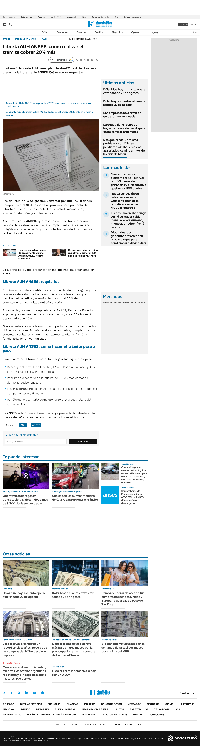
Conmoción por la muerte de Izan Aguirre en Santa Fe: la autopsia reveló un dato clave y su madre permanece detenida (134, 475)
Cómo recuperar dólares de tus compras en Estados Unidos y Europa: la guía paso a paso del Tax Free (122, 598)
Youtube (34, 693)
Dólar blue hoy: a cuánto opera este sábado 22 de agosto (124, 91)
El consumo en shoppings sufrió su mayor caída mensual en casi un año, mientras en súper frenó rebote (128, 220)
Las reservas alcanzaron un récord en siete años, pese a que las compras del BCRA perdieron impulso (25, 649)
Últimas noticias (31, 704)
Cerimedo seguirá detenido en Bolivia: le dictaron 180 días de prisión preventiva (83, 253)
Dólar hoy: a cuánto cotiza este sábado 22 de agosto (124, 103)
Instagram (19, 692)
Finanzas (81, 32)
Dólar (84, 17)
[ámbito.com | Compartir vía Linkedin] (88, 59)
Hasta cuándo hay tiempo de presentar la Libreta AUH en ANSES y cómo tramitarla (32, 254)
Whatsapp (42, 692)
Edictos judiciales (115, 714)
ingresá (193, 24)
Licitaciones (156, 714)
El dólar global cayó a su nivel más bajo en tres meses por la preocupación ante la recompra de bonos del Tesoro (73, 649)
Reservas (41, 17)
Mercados (134, 704)
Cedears (142, 302)
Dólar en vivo (26, 17)
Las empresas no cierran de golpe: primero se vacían (122, 114)
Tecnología (162, 709)
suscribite (183, 24)
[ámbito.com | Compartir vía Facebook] (81, 59)
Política (99, 32)
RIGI (116, 17)
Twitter (4, 693)
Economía (62, 32)
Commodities (129, 302)
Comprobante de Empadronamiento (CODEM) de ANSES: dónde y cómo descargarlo (132, 497)
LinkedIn (26, 692)
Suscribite (83, 441)
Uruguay (153, 32)
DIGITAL (67, 724)
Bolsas (117, 302)
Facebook (11, 692)
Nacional (9, 709)
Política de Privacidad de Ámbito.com (51, 714)
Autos (120, 709)
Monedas (107, 302)
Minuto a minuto (13, 663)
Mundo (25, 709)
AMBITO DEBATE (128, 724)
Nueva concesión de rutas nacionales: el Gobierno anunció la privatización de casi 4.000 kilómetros (125, 201)
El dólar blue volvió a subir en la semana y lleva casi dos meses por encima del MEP (123, 647)
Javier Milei (56, 17)
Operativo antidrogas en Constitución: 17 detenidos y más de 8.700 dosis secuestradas (25, 499)
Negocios (117, 32)
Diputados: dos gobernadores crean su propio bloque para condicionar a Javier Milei (128, 237)
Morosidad (71, 17)
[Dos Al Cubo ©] (182, 738)
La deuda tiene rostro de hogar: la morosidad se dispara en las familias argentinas (124, 128)
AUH (44, 39)
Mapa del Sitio (12, 714)
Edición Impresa (65, 709)
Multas (138, 714)
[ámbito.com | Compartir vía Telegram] (92, 59)
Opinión (135, 32)
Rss (177, 709)
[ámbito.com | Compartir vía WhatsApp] (77, 59)
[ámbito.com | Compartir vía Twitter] (84, 59)
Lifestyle (187, 704)
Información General (26, 39)
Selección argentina (132, 17)
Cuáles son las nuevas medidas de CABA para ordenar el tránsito (75, 498)
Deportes (42, 709)
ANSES (36, 425)
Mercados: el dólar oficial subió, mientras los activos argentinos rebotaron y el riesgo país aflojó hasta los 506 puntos (24, 672)
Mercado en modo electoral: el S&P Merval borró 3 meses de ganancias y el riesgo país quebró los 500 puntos (128, 181)
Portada (8, 704)
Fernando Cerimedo (100, 17)
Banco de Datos (111, 704)
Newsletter (193, 32)
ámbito (6, 39)
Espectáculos (139, 709)
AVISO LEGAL (89, 714)
